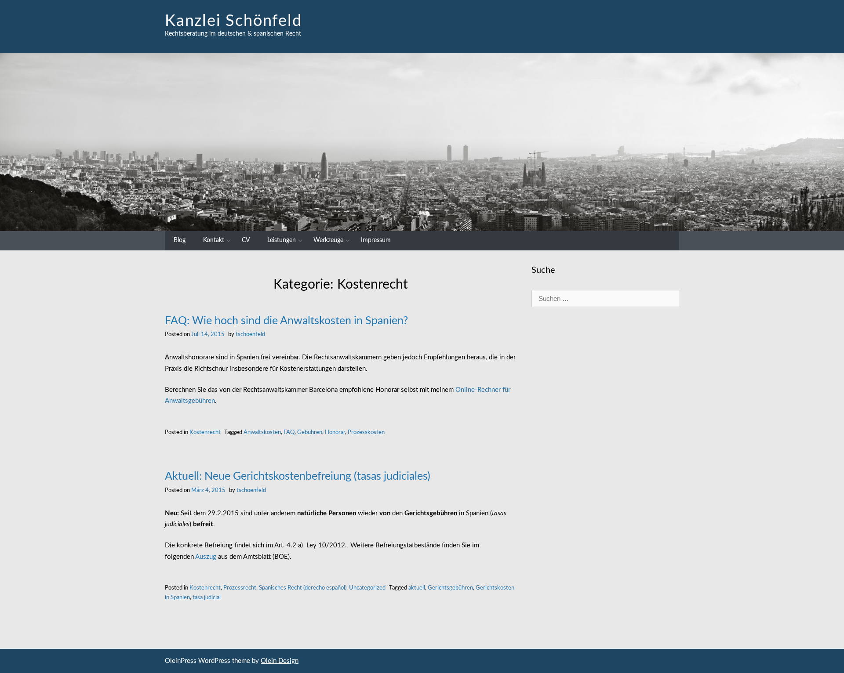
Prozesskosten (366, 432)
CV (246, 240)
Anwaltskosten (262, 432)
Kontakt (213, 240)
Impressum (376, 240)
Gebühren (309, 432)
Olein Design (279, 661)
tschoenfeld (250, 334)
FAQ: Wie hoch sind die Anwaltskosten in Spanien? (286, 320)
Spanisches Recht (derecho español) (302, 587)
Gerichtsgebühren (450, 587)
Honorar (335, 432)
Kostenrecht (205, 432)
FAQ (289, 432)
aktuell (416, 587)
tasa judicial (207, 597)
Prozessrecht (239, 587)
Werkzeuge (328, 240)
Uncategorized (367, 587)
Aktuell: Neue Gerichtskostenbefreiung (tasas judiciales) (297, 476)
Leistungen (281, 240)
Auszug (205, 557)
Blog (180, 240)
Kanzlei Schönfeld (233, 21)
